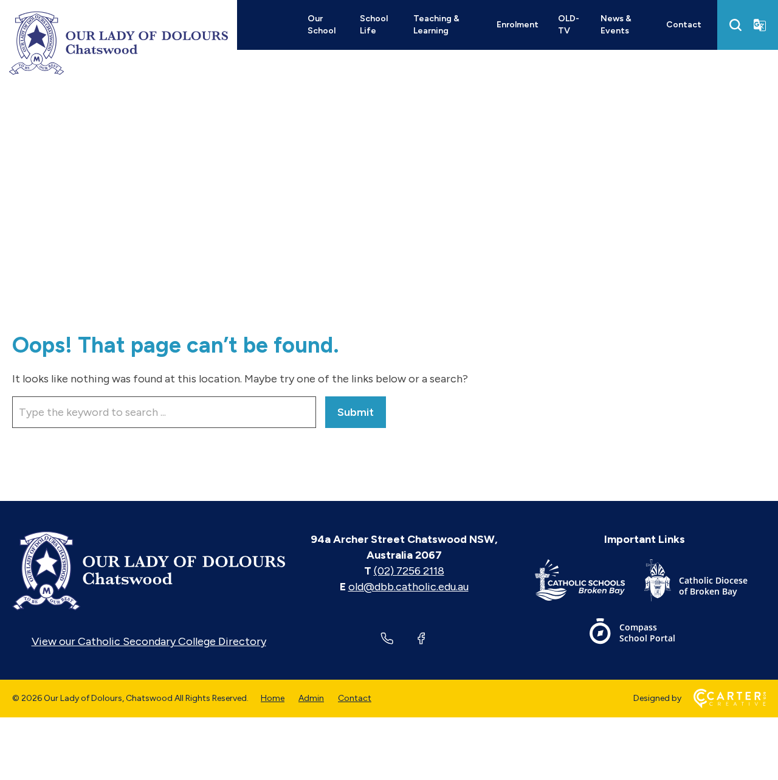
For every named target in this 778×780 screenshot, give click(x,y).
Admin (311, 698)
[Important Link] (589, 582)
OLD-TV (568, 24)
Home (272, 698)
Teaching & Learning (436, 24)
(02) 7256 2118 (409, 571)
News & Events (616, 24)
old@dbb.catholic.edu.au (408, 586)
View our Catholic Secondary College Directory (149, 641)
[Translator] (760, 25)
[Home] (148, 570)
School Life (374, 24)
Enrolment (518, 24)
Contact (683, 24)
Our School (322, 24)
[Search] (735, 25)
